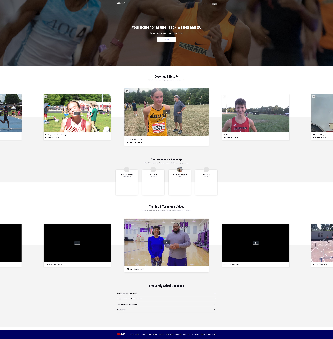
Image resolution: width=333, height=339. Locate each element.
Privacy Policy (169, 334)
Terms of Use (178, 334)
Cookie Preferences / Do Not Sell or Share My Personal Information (199, 334)
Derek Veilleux (153, 334)
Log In (214, 4)
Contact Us (161, 334)
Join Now (166, 39)
